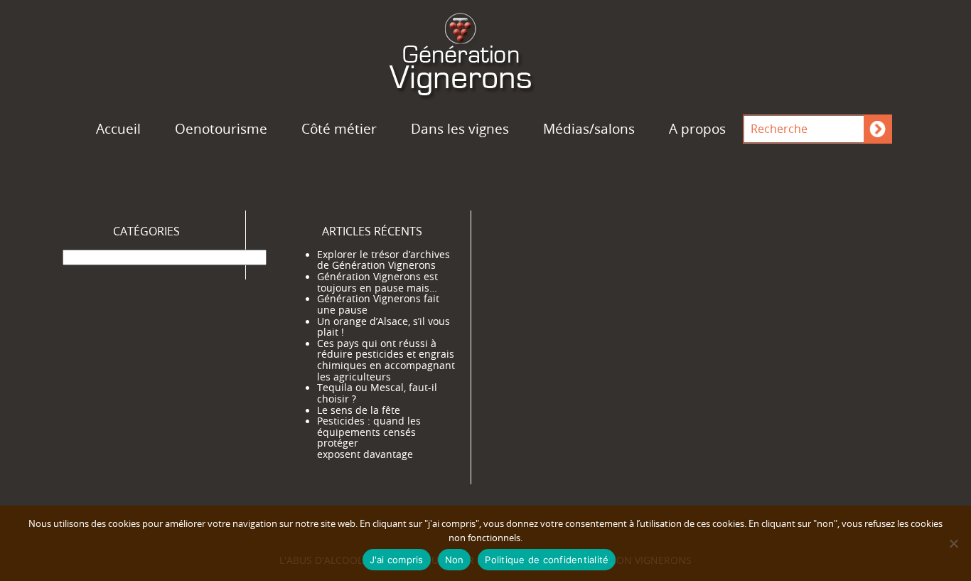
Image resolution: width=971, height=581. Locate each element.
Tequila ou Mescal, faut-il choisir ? (377, 393)
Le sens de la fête (358, 410)
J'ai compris (397, 559)
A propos (697, 128)
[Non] (953, 543)
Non (454, 559)
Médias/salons (589, 128)
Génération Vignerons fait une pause (378, 304)
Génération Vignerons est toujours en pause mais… (377, 282)
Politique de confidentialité (546, 559)
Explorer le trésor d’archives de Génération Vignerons (383, 260)
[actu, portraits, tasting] (485, 52)
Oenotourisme (221, 128)
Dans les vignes (460, 128)
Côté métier (339, 128)
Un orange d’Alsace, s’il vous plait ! (383, 327)
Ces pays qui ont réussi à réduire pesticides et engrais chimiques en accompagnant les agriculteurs (386, 360)
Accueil (118, 128)
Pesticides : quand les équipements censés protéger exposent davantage (369, 438)
